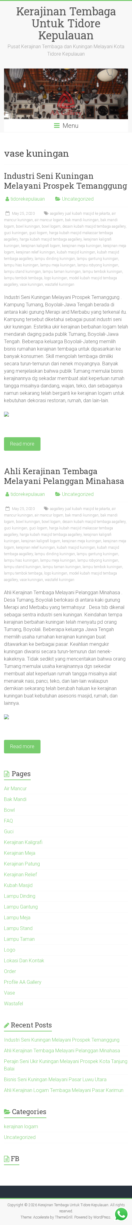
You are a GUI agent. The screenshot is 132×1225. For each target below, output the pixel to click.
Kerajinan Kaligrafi (23, 842)
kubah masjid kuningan (76, 252)
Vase (9, 993)
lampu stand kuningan (22, 271)
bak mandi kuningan (82, 220)
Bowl (9, 810)
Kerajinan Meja (19, 853)
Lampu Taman (19, 939)
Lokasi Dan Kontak (24, 961)
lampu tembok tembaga (23, 278)
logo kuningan (55, 278)
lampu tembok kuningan (102, 271)
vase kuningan (31, 284)
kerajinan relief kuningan (35, 252)
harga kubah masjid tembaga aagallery (51, 239)
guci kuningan (15, 233)
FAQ (8, 821)
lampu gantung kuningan (97, 259)
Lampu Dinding (19, 896)
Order (10, 971)
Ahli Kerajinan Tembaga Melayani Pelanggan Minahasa (64, 476)
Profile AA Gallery (22, 982)
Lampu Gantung (21, 907)
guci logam (38, 233)
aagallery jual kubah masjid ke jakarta (80, 213)
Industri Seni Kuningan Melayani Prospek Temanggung (65, 181)
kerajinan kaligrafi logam (40, 246)
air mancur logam (49, 220)
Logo (9, 950)
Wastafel (13, 1004)
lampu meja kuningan (58, 265)
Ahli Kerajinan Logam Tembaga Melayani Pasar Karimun (63, 1090)
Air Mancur (15, 788)
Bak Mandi (15, 799)
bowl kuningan (28, 226)
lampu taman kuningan (62, 271)
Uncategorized (78, 199)
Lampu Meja (17, 918)
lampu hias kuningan (21, 265)
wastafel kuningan (59, 284)
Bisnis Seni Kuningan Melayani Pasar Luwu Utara (55, 1079)
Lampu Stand (18, 928)
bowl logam (51, 226)
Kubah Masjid (18, 885)
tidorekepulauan (27, 199)
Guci (9, 831)
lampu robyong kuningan (97, 265)
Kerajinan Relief (20, 875)
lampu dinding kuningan (55, 259)
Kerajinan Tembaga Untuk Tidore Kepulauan (66, 23)
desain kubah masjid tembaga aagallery (94, 226)
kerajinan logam (21, 1126)
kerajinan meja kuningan (81, 246)
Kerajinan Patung (22, 864)
